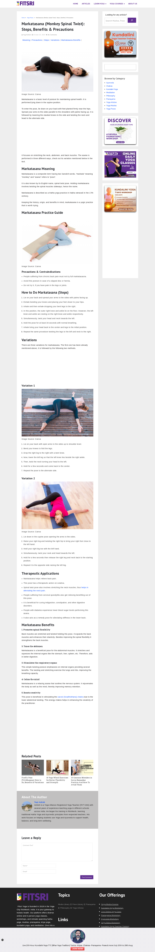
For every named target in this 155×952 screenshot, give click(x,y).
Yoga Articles (111, 102)
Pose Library (77, 904)
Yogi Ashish (27, 35)
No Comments (52, 35)
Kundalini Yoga (112, 89)
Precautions (37, 40)
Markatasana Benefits (71, 40)
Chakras (109, 86)
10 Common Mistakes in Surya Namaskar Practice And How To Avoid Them (81, 781)
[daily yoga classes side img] (120, 177)
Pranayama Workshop (110, 915)
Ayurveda (110, 83)
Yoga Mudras (111, 106)
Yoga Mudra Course (109, 904)
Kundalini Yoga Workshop (112, 908)
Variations (55, 40)
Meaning (26, 40)
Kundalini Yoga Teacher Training (115, 926)
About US (132, 4)
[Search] (132, 20)
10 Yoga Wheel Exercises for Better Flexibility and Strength (57, 780)
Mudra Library (64, 904)
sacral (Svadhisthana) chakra (71, 697)
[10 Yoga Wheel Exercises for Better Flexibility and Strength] (57, 767)
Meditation (110, 93)
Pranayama (110, 99)
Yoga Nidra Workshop (110, 923)
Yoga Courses (116, 4)
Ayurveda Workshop (110, 919)
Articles (86, 4)
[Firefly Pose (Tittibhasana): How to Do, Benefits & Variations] (33, 767)
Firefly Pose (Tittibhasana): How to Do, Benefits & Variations (33, 780)
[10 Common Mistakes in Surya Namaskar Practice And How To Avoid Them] (82, 767)
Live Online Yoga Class (111, 912)
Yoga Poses (111, 109)
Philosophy (110, 96)
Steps (46, 40)
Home (75, 4)
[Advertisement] (57, 137)
